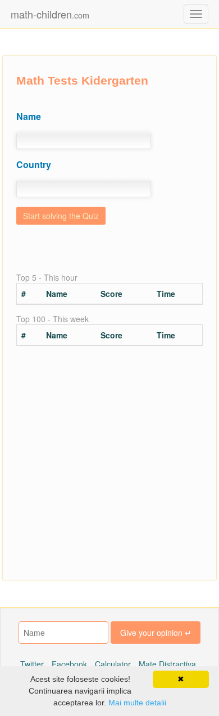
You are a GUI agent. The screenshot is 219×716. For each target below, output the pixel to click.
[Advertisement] (109, 464)
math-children (50, 14)
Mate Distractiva (167, 663)
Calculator (113, 663)
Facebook (69, 663)
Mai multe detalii (137, 702)
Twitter (32, 663)
